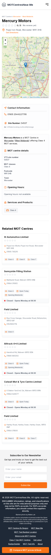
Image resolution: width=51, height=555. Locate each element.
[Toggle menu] (47, 4)
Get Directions (12, 32)
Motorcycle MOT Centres (25, 536)
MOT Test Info (29, 544)
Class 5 (22, 259)
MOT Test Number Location (25, 532)
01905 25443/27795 (17, 114)
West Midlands (27, 16)
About (40, 544)
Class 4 (13, 210)
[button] (25, 64)
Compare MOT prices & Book (27, 550)
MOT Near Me (37, 528)
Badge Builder (14, 544)
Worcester (17, 16)
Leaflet (24, 97)
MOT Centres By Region (18, 528)
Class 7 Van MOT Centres (19, 540)
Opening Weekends (15, 295)
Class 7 (33, 259)
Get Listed (37, 540)
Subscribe (25, 485)
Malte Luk (31, 515)
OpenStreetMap (34, 97)
